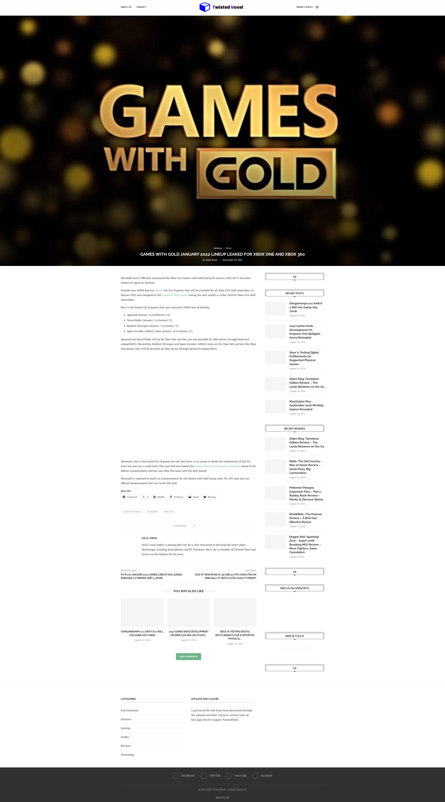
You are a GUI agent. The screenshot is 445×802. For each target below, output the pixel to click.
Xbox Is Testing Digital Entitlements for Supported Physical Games (304, 358)
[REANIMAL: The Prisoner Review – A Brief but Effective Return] (275, 519)
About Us (126, 7)
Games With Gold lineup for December (217, 466)
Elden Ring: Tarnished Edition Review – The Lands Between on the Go (306, 382)
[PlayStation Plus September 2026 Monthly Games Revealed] (275, 407)
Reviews (126, 745)
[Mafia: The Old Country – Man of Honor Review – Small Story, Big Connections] (275, 466)
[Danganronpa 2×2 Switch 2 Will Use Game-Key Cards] (142, 612)
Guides (125, 737)
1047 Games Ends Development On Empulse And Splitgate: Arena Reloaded (305, 331)
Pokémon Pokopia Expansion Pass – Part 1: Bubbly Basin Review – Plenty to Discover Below (306, 493)
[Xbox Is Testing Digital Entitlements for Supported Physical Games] (234, 612)
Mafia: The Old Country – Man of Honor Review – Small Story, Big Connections (305, 467)
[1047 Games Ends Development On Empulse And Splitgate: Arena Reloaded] (188, 612)
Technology (127, 754)
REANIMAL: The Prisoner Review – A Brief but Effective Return (305, 518)
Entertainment (130, 710)
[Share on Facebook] (199, 525)
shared (159, 290)
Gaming (125, 728)
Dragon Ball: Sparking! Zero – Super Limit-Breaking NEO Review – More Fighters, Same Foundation (305, 544)
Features (126, 719)
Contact (141, 7)
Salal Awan (211, 259)
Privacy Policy (305, 7)
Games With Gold (132, 512)
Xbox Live (168, 512)
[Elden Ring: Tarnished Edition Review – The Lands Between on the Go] (275, 384)
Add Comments (188, 656)
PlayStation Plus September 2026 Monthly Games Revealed (306, 405)
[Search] (322, 7)
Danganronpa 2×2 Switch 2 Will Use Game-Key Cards (305, 307)
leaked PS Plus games (175, 295)
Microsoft (152, 512)
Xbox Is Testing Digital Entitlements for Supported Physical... (234, 635)
